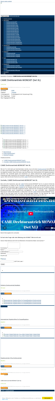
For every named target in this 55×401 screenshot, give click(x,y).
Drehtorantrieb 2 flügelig (13, 56)
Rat (4, 73)
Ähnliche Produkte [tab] (8, 155)
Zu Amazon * (4, 89)
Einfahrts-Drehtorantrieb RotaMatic (10, 285)
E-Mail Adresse (5, 251)
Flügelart (6, 51)
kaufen (21, 187)
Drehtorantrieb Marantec (13, 39)
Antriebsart (7, 45)
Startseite (3, 76)
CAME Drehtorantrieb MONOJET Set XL (14, 160)
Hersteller (6, 20)
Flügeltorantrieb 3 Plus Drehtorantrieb (11, 358)
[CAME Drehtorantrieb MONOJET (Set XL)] (13, 124)
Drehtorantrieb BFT (11, 22)
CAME (12, 90)
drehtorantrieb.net (14, 16)
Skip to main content (6, 1)
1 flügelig (13, 92)
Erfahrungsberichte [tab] (9, 153)
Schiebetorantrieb (11, 47)
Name (3, 250)
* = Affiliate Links (49, 394)
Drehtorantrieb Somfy (12, 26)
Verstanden (47, 398)
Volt (5, 58)
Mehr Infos (5, 399)
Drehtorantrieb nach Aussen (14, 67)
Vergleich (6, 72)
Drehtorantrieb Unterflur (13, 66)
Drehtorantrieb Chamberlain (14, 42)
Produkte (9, 76)
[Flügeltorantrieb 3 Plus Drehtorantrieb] (10, 356)
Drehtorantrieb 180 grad (13, 70)
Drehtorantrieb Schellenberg (14, 44)
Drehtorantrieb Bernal (12, 30)
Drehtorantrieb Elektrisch (13, 48)
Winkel (5, 69)
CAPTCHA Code (18, 261)
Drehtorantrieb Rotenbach (13, 40)
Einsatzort (6, 64)
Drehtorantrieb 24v (11, 61)
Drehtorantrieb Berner (12, 31)
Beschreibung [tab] (7, 152)
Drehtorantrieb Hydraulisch (13, 50)
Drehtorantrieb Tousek (12, 34)
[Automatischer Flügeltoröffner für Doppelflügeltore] (10, 318)
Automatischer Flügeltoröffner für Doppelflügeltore (15, 319)
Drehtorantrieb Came (12, 25)
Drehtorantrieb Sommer (13, 36)
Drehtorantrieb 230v (12, 62)
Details (2, 293)
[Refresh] (3, 259)
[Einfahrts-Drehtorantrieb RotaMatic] (10, 283)
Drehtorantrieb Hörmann (13, 37)
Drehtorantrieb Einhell (12, 33)
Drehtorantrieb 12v (11, 59)
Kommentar (4, 248)
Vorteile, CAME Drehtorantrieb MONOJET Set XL (16, 162)
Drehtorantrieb (8, 19)
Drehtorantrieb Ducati (12, 28)
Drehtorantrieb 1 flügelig (13, 55)
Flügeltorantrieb (10, 53)
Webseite (3, 253)
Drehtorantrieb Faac (11, 23)
